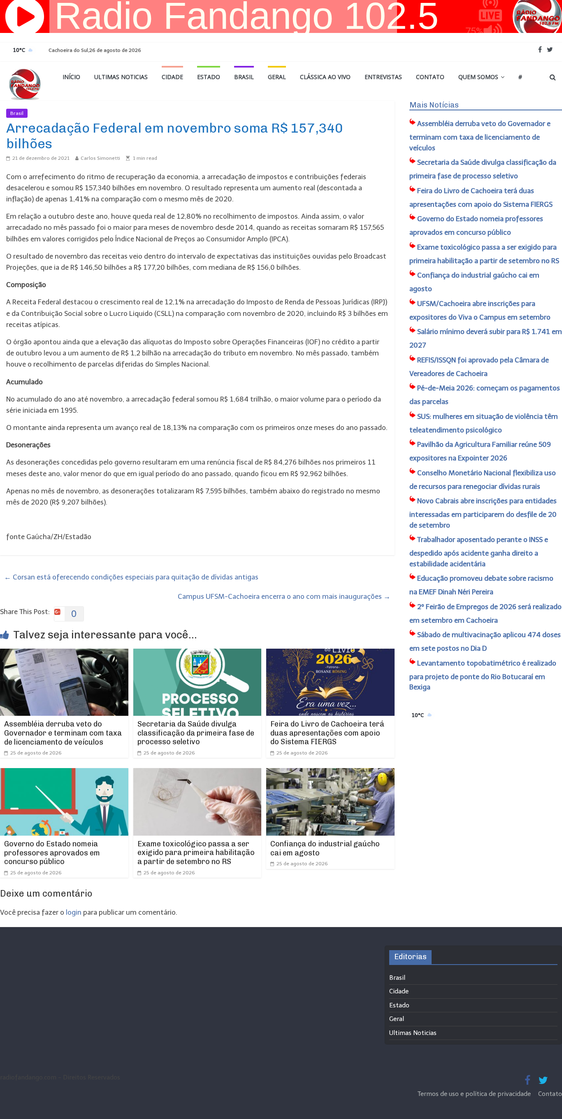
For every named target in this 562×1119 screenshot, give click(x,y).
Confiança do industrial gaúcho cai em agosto (325, 848)
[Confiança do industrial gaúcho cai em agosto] (330, 773)
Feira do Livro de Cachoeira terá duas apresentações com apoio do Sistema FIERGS (327, 733)
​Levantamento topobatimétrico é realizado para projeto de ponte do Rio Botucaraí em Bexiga (482, 675)
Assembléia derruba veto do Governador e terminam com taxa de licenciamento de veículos (63, 733)
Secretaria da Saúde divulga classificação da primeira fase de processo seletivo (195, 733)
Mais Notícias (434, 105)
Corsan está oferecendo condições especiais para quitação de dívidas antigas (131, 577)
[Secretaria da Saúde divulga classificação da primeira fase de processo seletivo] (197, 654)
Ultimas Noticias (121, 77)
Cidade (172, 77)
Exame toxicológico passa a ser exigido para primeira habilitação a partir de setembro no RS (196, 852)
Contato (430, 77)
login (73, 912)
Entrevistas (383, 77)
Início (71, 77)
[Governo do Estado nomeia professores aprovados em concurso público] (64, 773)
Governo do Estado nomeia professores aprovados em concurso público (52, 852)
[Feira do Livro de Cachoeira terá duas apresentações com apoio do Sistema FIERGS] (330, 654)
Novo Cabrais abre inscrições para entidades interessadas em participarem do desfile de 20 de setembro (483, 513)
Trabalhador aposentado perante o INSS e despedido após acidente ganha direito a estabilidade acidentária (478, 551)
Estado (208, 77)
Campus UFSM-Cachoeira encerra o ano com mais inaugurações (284, 596)
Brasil (244, 77)
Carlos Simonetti (100, 158)
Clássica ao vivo (325, 77)
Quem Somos (478, 77)
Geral (277, 77)
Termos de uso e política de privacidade (475, 1094)
